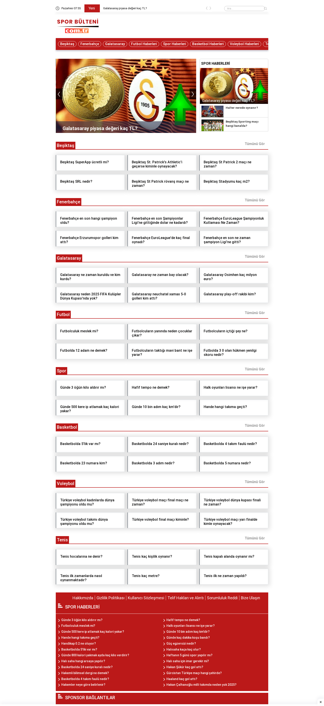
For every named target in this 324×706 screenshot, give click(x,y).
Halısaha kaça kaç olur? (183, 649)
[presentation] (207, 9)
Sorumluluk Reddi (222, 598)
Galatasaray (115, 44)
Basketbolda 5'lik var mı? (79, 649)
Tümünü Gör (255, 144)
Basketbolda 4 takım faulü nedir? (85, 679)
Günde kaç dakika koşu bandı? (188, 637)
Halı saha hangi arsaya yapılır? (83, 661)
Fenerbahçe (89, 44)
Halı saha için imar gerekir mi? (187, 661)
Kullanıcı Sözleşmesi (146, 598)
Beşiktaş (67, 44)
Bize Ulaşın (250, 598)
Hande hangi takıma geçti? (80, 637)
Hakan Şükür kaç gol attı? (184, 667)
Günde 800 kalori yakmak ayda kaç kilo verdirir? (95, 655)
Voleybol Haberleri (244, 44)
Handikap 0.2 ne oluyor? (78, 643)
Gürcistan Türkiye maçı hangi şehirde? (194, 673)
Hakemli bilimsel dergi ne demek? (85, 673)
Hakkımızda (83, 598)
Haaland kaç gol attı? (181, 679)
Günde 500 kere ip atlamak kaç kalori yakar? (92, 631)
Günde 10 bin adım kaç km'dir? (188, 631)
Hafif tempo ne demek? (183, 620)
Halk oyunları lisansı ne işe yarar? (190, 625)
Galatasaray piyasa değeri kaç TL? (125, 8)
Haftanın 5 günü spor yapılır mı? (189, 655)
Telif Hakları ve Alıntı (186, 598)
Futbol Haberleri (144, 44)
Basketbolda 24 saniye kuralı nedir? (87, 667)
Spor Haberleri (174, 44)
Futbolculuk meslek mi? (78, 625)
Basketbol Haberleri (208, 44)
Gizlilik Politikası (111, 598)
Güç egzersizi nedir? (181, 643)
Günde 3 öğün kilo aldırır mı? (81, 620)
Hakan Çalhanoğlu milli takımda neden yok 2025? (201, 684)
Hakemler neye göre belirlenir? (83, 684)
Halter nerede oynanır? (242, 107)
